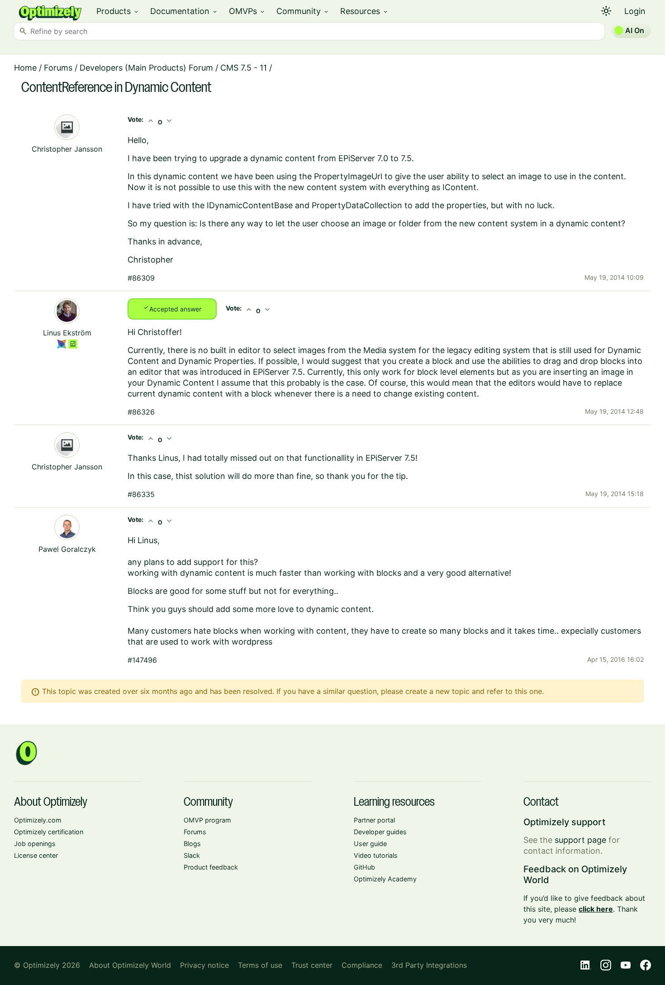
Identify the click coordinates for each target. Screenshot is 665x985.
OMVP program (207, 820)
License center (36, 855)
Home (25, 67)
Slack (192, 855)
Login (635, 11)
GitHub (364, 867)
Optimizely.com (38, 820)
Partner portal (374, 820)
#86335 (141, 494)
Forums (58, 67)
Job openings (35, 843)
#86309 (141, 277)
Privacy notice (204, 965)
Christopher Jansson (67, 148)
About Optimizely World (130, 965)
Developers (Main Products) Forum (146, 67)
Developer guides (380, 832)
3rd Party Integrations (429, 965)
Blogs (192, 843)
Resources (364, 11)
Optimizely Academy (385, 879)
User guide (370, 843)
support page (580, 840)
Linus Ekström (67, 332)
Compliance (362, 965)
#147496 (142, 660)
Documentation (184, 11)
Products (117, 11)
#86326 (141, 411)
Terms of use (260, 965)
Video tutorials (376, 855)
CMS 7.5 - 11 (243, 67)
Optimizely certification (48, 832)
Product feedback (211, 867)
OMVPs (247, 11)
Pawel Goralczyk (67, 549)
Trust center (311, 965)
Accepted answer (172, 308)
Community (302, 11)
